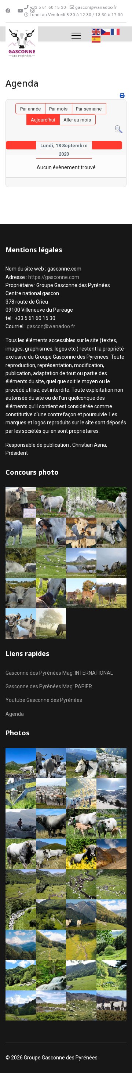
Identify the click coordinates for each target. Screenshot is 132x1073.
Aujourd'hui (43, 120)
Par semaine (89, 109)
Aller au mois (77, 120)
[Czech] (106, 31)
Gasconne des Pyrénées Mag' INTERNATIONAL (59, 673)
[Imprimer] (122, 95)
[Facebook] (8, 11)
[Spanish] (96, 39)
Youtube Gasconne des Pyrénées (44, 700)
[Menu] (76, 35)
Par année (30, 109)
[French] (115, 31)
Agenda (15, 714)
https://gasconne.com (53, 277)
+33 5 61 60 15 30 (48, 7)
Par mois (58, 109)
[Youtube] (20, 11)
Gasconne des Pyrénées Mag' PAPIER (49, 686)
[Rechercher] (118, 129)
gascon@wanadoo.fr (96, 7)
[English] (96, 31)
